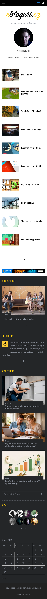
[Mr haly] (34, 513)
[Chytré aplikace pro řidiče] (10, 130)
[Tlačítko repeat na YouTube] (10, 221)
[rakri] (12, 513)
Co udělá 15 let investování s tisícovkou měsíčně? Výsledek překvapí (22, 482)
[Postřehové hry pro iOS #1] (10, 239)
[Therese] (12, 521)
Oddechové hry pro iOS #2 (31, 147)
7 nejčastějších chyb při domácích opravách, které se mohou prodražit (22, 407)
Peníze (7, 441)
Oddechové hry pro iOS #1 (31, 166)
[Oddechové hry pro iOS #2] (10, 148)
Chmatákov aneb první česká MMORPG (32, 93)
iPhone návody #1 (27, 74)
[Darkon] (20, 513)
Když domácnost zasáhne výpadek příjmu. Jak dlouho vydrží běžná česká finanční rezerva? (21, 444)
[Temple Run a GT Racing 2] (10, 111)
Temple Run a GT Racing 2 (31, 111)
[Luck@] (34, 521)
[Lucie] (27, 513)
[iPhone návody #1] (10, 75)
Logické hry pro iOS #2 (30, 184)
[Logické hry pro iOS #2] (10, 185)
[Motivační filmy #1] (10, 203)
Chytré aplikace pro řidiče (31, 129)
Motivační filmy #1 (28, 202)
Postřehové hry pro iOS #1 (31, 239)
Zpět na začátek (22, 594)
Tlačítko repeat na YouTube (31, 221)
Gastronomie (36, 314)
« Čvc (4, 578)
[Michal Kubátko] (27, 521)
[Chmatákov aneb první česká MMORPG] (10, 93)
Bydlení (8, 403)
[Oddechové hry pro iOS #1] (10, 166)
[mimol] (20, 521)
